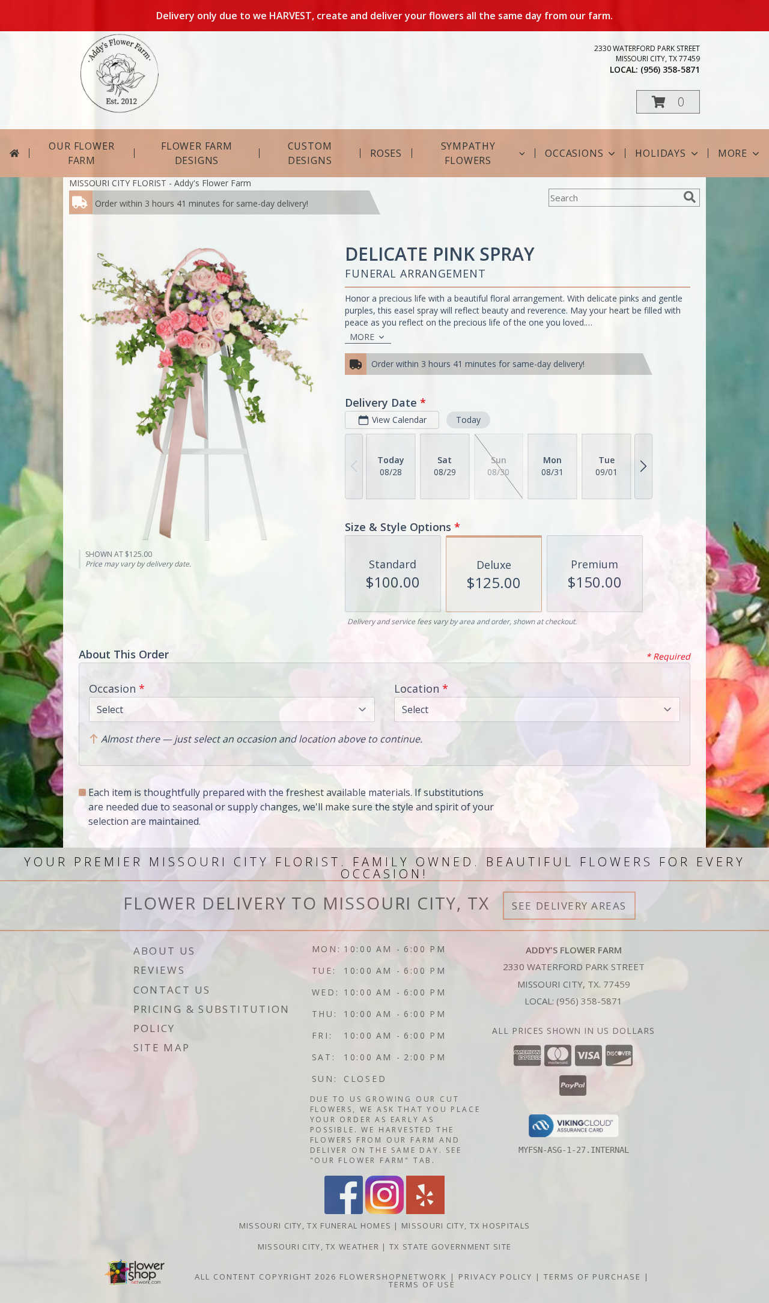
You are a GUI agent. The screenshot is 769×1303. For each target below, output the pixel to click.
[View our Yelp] (425, 1210)
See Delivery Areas (569, 906)
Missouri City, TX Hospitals (465, 1225)
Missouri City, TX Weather (319, 1246)
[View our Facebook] (343, 1210)
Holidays (660, 153)
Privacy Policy (495, 1276)
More (732, 153)
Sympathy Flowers (468, 153)
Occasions (574, 153)
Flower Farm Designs (197, 153)
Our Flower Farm (81, 153)
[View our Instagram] (384, 1210)
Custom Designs (310, 153)
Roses (386, 153)
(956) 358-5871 (670, 69)
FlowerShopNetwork (393, 1276)
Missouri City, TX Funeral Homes (315, 1225)
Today (468, 419)
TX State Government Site (450, 1246)
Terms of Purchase (592, 1276)
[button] (668, 102)
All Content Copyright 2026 (265, 1276)
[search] (689, 197)
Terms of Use (422, 1284)
